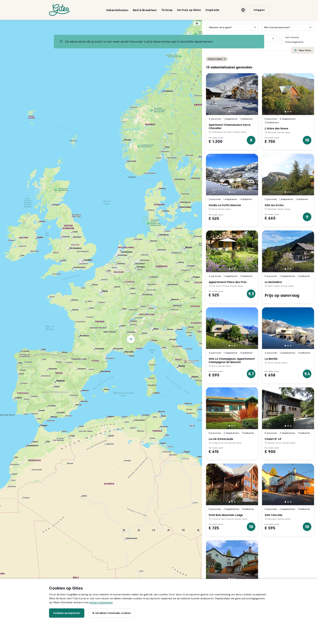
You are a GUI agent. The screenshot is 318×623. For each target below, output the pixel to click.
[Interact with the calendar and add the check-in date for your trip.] (207, 27)
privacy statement (101, 602)
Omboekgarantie (294, 41)
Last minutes (292, 37)
